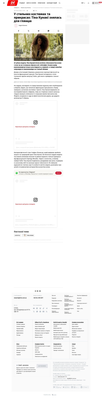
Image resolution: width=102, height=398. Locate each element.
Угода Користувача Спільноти (69, 309)
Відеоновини (19, 330)
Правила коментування (67, 313)
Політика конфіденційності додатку (68, 304)
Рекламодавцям (56, 308)
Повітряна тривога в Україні (42, 330)
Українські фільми (21, 348)
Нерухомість (57, 344)
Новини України (20, 326)
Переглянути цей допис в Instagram (25, 126)
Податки (74, 334)
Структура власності (82, 303)
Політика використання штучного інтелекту (69, 300)
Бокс (73, 346)
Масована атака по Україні (42, 333)
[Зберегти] (58, 31)
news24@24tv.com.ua (20, 298)
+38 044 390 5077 (38, 298)
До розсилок (42, 366)
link (34, 308)
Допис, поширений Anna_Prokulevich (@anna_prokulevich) (30, 224)
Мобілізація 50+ (57, 328)
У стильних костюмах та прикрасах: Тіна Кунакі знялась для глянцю (47, 7)
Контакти (79, 298)
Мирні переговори (40, 328)
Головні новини (20, 324)
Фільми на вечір (20, 350)
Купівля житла (57, 348)
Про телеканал (55, 303)
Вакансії (79, 300)
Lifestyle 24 (17, 7)
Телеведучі (54, 306)
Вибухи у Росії (38, 335)
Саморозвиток (39, 354)
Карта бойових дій (40, 326)
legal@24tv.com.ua (71, 378)
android (57, 387)
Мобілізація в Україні (60, 322)
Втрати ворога (39, 337)
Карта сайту (80, 308)
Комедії (18, 352)
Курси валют (75, 326)
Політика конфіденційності (68, 296)
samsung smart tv (84, 387)
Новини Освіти (39, 344)
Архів (78, 306)
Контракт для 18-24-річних (60, 332)
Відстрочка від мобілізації (60, 334)
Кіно (17, 344)
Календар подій (52, 3)
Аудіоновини (19, 333)
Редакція (54, 298)
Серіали (18, 354)
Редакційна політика (57, 300)
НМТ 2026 (37, 352)
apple (66, 387)
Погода (18, 335)
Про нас (54, 295)
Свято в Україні (31, 3)
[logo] (12, 3)
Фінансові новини (77, 328)
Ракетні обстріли (39, 324)
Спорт (74, 344)
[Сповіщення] (88, 3)
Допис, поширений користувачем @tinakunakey (28, 147)
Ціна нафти (75, 324)
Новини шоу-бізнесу (26, 7)
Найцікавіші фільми (21, 346)
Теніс (73, 350)
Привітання (41, 3)
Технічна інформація (82, 295)
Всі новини (19, 322)
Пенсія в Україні (76, 337)
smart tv (75, 387)
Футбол (74, 348)
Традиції (22, 3)
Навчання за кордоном (41, 356)
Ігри (78, 311)
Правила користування (55, 312)
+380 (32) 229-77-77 (62, 376)
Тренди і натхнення (58, 350)
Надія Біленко (23, 25)
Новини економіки (78, 322)
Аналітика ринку (57, 346)
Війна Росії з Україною (42, 322)
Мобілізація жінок (58, 330)
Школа (36, 350)
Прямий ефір (19, 328)
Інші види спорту (76, 354)
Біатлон (74, 352)
